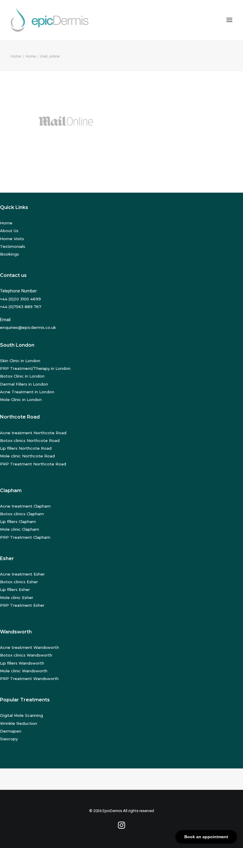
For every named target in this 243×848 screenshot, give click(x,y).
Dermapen (10, 731)
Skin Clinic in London (20, 360)
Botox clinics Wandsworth (26, 655)
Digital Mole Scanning (21, 715)
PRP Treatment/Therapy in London (35, 368)
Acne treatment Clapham (25, 506)
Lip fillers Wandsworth (22, 663)
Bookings (9, 254)
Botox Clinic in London (22, 376)
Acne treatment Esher (22, 574)
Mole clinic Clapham (19, 529)
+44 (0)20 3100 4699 (20, 299)
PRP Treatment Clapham (25, 537)
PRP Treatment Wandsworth (29, 678)
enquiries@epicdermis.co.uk (28, 327)
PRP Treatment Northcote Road (33, 464)
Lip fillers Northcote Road (26, 448)
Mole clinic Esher (16, 597)
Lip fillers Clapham (18, 521)
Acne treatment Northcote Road (33, 432)
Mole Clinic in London (21, 399)
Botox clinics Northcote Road (30, 440)
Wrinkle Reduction (18, 723)
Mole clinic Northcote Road (27, 456)
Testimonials (12, 246)
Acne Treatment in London (27, 391)
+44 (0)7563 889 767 (20, 306)
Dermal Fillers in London (24, 384)
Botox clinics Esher (19, 581)
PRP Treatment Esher (22, 605)
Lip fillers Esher (15, 589)
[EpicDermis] (50, 20)
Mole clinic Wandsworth (23, 670)
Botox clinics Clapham (22, 513)
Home (16, 56)
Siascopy (9, 738)
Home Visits (12, 238)
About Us (9, 230)
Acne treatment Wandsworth (29, 647)
